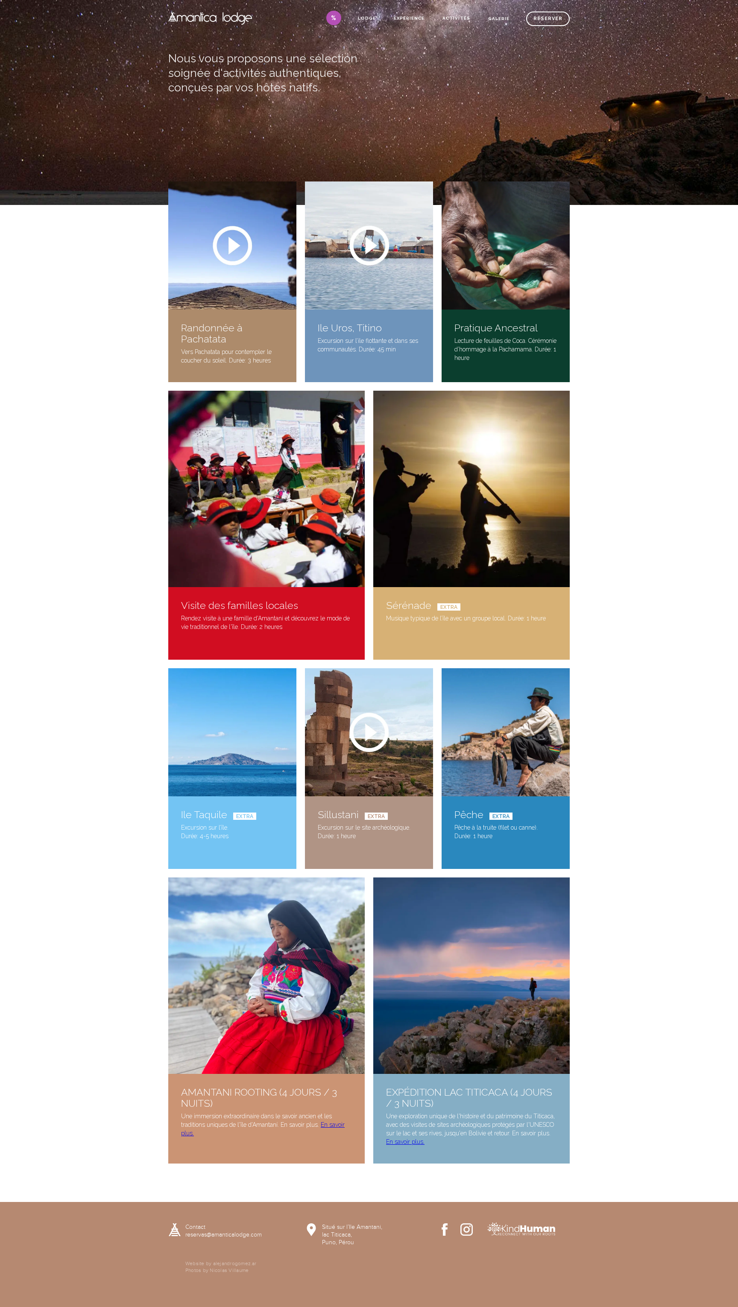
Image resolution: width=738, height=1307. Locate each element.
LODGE (367, 18)
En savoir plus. (405, 1141)
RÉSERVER (547, 18)
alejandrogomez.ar (235, 1263)
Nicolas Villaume (229, 1270)
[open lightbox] (232, 245)
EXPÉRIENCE (409, 18)
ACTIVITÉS (456, 18)
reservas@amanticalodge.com (223, 1234)
